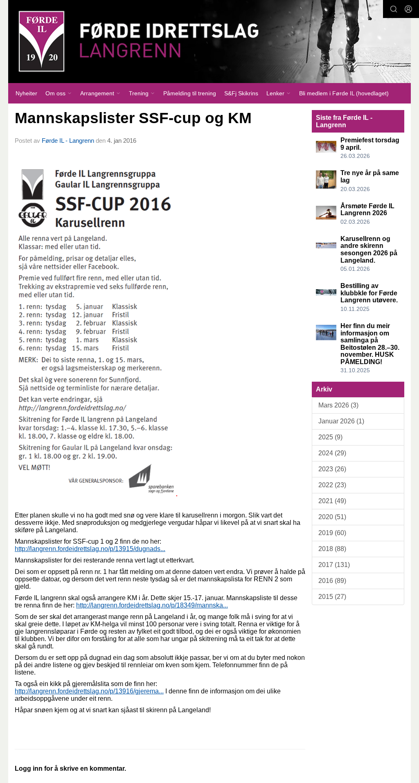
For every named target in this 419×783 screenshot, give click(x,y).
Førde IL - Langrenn (68, 140)
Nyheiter (26, 93)
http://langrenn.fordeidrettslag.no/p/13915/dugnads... (90, 548)
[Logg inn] (408, 9)
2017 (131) (334, 564)
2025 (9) (330, 437)
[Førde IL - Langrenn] (209, 41)
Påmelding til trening (189, 93)
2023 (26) (332, 469)
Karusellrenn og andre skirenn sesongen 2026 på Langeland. (368, 249)
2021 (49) (332, 500)
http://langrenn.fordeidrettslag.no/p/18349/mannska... (152, 605)
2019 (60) (332, 532)
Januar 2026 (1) (341, 421)
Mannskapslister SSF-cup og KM (133, 118)
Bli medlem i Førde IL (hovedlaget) (344, 93)
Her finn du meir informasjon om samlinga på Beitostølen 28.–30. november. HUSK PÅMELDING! (369, 343)
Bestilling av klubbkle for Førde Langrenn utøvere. (369, 293)
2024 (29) (332, 453)
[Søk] (393, 9)
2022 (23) (332, 485)
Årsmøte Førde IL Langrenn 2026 (367, 209)
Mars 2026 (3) (338, 405)
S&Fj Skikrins (241, 93)
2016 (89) (332, 580)
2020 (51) (332, 516)
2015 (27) (332, 596)
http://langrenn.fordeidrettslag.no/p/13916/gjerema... (89, 691)
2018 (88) (332, 548)
